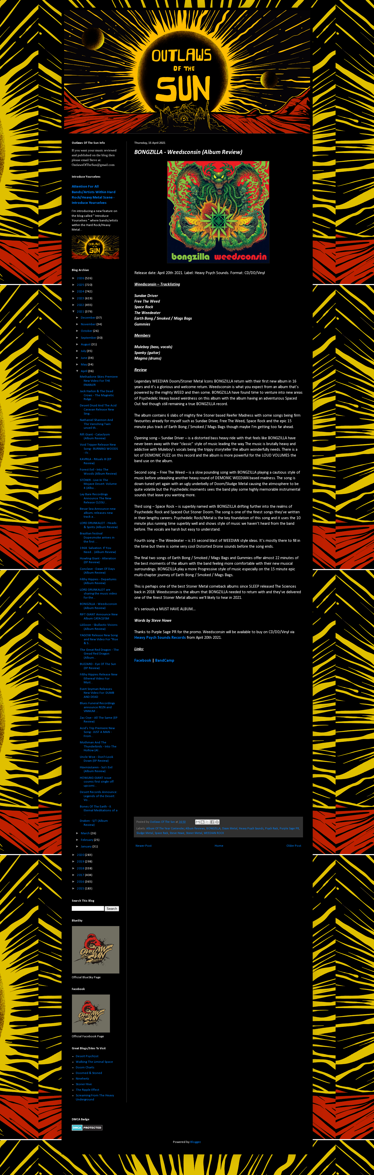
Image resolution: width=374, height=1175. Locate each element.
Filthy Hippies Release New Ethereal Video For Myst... (98, 678)
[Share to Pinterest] (217, 822)
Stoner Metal (194, 833)
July (84, 351)
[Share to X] (207, 822)
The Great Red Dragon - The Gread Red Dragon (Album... (99, 653)
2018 (81, 868)
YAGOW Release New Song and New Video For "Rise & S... (99, 639)
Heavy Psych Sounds (251, 828)
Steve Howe (177, 833)
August (86, 344)
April (84, 371)
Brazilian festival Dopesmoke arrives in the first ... (97, 537)
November (88, 324)
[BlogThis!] (202, 822)
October (87, 331)
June (84, 358)
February (87, 840)
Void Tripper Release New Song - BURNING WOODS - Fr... (99, 448)
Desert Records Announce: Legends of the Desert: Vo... (98, 796)
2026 (81, 278)
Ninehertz (82, 1078)
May (84, 364)
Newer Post (144, 845)
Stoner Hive (84, 1084)
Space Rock (161, 833)
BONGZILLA (213, 828)
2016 (81, 881)
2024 (81, 291)
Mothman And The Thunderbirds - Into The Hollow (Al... (98, 746)
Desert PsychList (87, 1056)
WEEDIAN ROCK (214, 833)
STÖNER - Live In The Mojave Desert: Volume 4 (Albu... (98, 484)
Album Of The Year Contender (165, 828)
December (88, 317)
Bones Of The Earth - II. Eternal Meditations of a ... (99, 810)
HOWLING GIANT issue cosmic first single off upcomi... (97, 781)
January (86, 846)
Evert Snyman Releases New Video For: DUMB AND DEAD (97, 693)
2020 (81, 855)
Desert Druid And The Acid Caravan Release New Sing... (98, 409)
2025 (81, 285)
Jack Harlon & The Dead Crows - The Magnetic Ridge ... (97, 395)
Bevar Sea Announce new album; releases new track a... (98, 512)
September (89, 337)
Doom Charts (85, 1067)
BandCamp (164, 661)
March (86, 833)
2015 (81, 888)
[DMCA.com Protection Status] (87, 1129)
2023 (81, 298)
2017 (81, 875)
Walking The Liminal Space (94, 1062)
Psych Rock (271, 828)
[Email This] (197, 822)
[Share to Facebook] (212, 822)
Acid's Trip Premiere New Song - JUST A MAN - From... (97, 732)
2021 (81, 311)
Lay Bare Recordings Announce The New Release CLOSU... (95, 498)
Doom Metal (229, 828)
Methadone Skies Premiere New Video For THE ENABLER (99, 380)
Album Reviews (195, 828)
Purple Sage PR (289, 828)
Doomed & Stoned (89, 1073)
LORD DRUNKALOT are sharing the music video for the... (98, 593)
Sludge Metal (144, 833)
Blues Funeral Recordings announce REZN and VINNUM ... (97, 707)
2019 (81, 861)
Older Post (293, 845)
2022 (81, 305)
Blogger (195, 1142)
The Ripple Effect (87, 1090)
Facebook (142, 661)
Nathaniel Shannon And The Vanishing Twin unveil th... (96, 424)
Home (219, 845)
